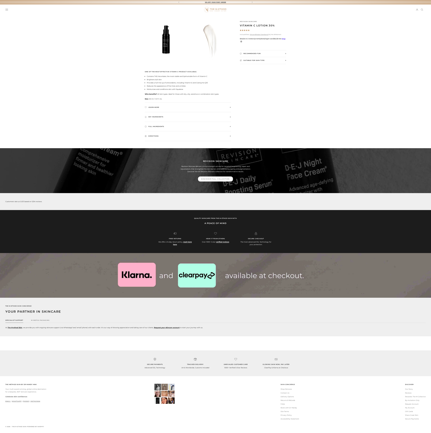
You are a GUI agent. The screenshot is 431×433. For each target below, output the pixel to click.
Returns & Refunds (288, 400)
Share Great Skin (411, 415)
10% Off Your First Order (215, 1)
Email (7, 401)
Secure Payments (412, 419)
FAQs (283, 404)
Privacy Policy (286, 415)
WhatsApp (17, 401)
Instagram (35, 401)
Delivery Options (287, 397)
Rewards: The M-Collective (415, 397)
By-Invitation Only (412, 400)
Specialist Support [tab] (14, 320)
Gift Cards (409, 411)
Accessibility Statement (290, 419)
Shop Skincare (286, 389)
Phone (26, 401)
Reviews (408, 393)
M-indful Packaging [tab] (40, 320)
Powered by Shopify (35, 426)
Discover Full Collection (215, 179)
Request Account (412, 404)
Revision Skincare (248, 21)
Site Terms (285, 411)
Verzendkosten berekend (259, 34)
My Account (410, 408)
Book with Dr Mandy (289, 408)
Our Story (409, 389)
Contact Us (285, 393)
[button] (245, 30)
